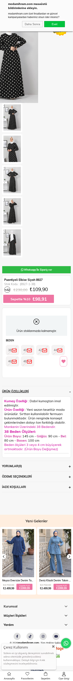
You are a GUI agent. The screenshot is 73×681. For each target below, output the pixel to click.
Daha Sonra (32, 24)
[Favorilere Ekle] (63, 361)
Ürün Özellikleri (15, 391)
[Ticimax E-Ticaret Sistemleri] (36, 670)
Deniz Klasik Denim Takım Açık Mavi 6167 (18, 580)
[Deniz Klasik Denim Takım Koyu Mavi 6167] (55, 553)
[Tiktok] (30, 636)
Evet (54, 24)
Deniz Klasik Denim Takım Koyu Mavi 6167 (55, 580)
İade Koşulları (14, 487)
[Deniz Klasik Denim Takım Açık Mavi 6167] (18, 553)
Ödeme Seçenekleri (17, 476)
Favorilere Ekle (31, 532)
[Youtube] (56, 636)
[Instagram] (43, 636)
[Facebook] (17, 636)
